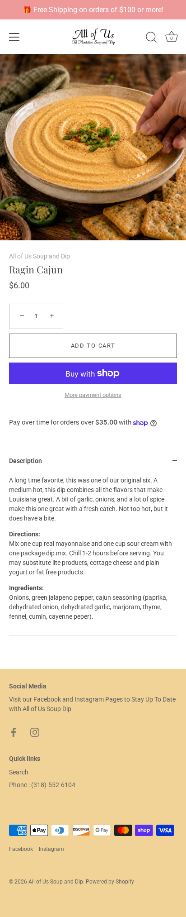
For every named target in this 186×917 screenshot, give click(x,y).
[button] (19, 143)
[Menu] (14, 37)
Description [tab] (25, 460)
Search (18, 772)
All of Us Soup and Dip (39, 256)
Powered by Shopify (110, 882)
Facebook (21, 849)
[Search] (151, 38)
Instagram (51, 849)
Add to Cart (93, 345)
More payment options (93, 395)
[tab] (93, 555)
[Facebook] (13, 732)
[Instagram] (34, 732)
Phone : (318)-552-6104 (42, 784)
